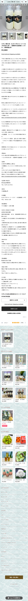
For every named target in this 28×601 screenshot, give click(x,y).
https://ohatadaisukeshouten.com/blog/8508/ (13, 117)
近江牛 (2, 556)
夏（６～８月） (4, 496)
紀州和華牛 (4, 551)
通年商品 (3, 510)
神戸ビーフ (3, 561)
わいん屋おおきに (5, 565)
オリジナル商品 (5, 519)
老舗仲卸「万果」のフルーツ (7, 538)
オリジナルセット (5, 524)
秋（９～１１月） (4, 501)
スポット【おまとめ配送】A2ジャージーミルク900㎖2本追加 (13, 295)
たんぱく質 (3, 533)
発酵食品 (3, 529)
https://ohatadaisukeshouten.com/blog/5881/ (13, 176)
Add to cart (14, 309)
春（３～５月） (4, 492)
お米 (2, 515)
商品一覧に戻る (14, 577)
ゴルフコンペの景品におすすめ (8, 542)
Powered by (12, 586)
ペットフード (4, 547)
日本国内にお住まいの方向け (14, 313)
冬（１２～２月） (4, 506)
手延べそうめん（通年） (6, 570)
